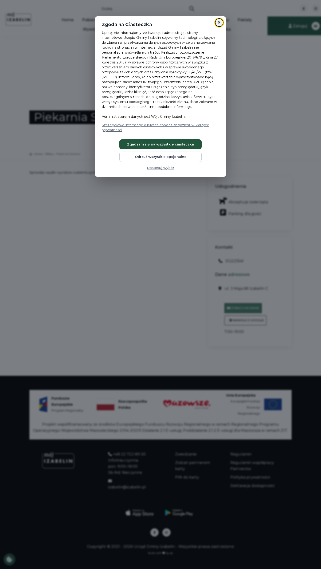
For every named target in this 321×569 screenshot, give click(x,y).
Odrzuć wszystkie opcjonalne (160, 157)
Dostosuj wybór (160, 168)
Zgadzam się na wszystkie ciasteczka (160, 144)
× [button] (219, 22)
